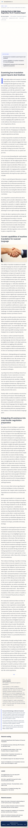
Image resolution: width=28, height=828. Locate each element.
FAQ (25, 824)
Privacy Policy (13, 824)
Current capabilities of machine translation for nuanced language (13, 61)
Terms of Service (20, 824)
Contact (7, 728)
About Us (3, 824)
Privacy (11, 728)
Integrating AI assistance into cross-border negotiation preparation (13, 65)
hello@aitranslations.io (14, 822)
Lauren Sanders (5, 16)
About (4, 728)
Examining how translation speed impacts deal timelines (14, 57)
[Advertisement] (14, 37)
